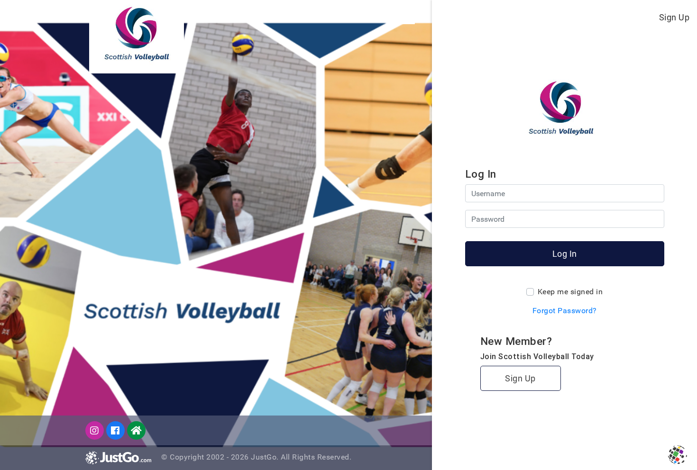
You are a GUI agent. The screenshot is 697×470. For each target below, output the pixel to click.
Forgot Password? (564, 310)
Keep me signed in (570, 291)
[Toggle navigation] (407, 17)
